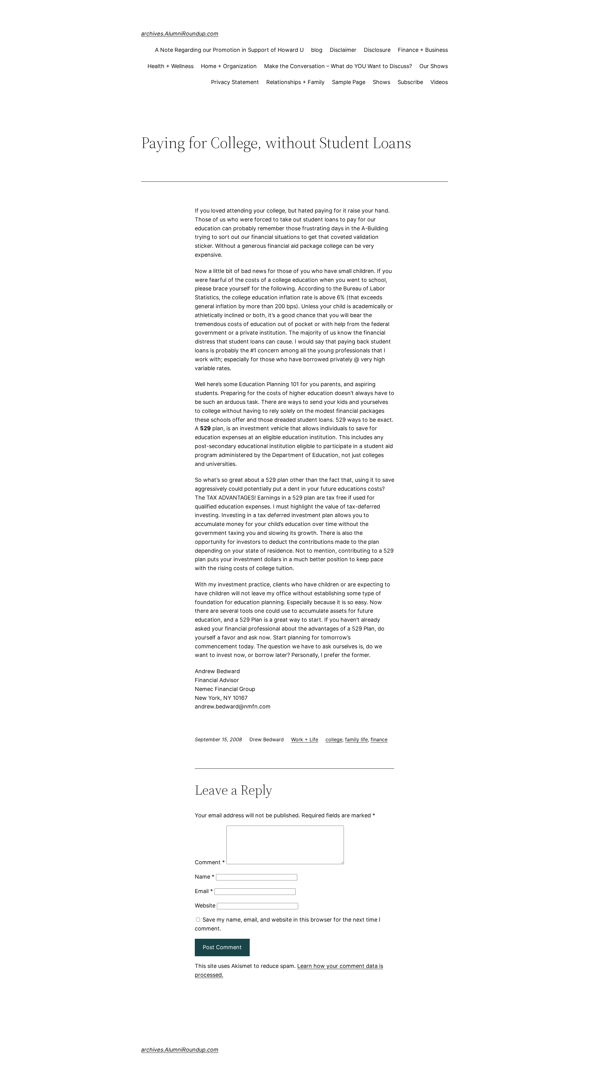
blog (316, 50)
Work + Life (304, 739)
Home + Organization (229, 66)
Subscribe (410, 82)
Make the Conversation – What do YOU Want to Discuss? (338, 66)
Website (205, 905)
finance (379, 739)
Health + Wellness (171, 66)
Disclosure (377, 50)
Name (204, 876)
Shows (381, 82)
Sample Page (348, 82)
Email (204, 891)
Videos (439, 82)
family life (356, 739)
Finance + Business (423, 50)
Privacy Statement (235, 82)
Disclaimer (343, 50)
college (333, 739)
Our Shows (433, 66)
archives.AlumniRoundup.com (179, 33)
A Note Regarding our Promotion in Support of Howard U (229, 50)
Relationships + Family (295, 82)
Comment (210, 862)
